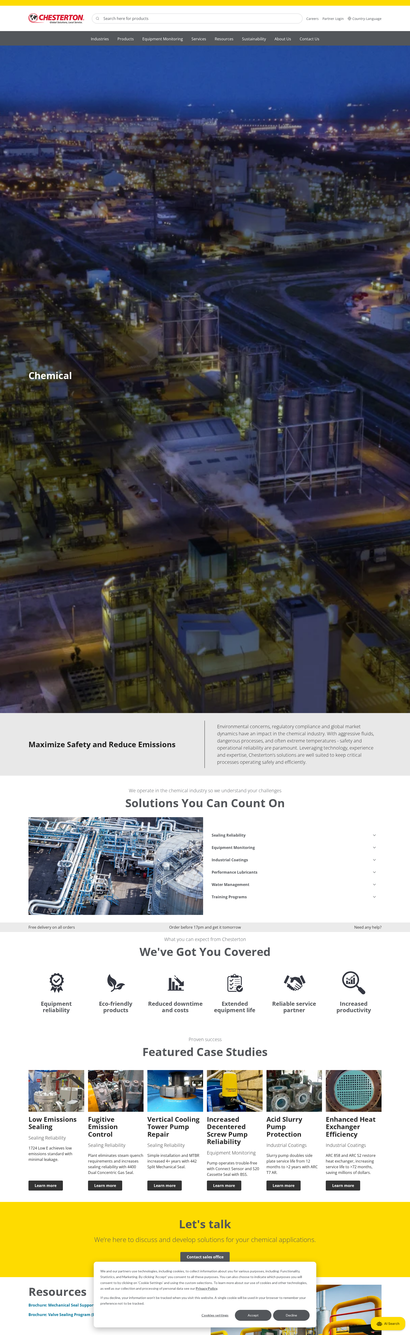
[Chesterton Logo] (56, 18)
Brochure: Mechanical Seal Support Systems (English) (78, 1305)
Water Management (230, 884)
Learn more (45, 1185)
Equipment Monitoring (233, 847)
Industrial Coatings (230, 859)
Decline (291, 1315)
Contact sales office (205, 1257)
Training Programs (229, 896)
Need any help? (368, 927)
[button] (364, 18)
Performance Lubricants (234, 872)
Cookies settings (214, 1315)
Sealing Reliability (229, 835)
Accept (253, 1315)
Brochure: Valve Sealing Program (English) (67, 1314)
